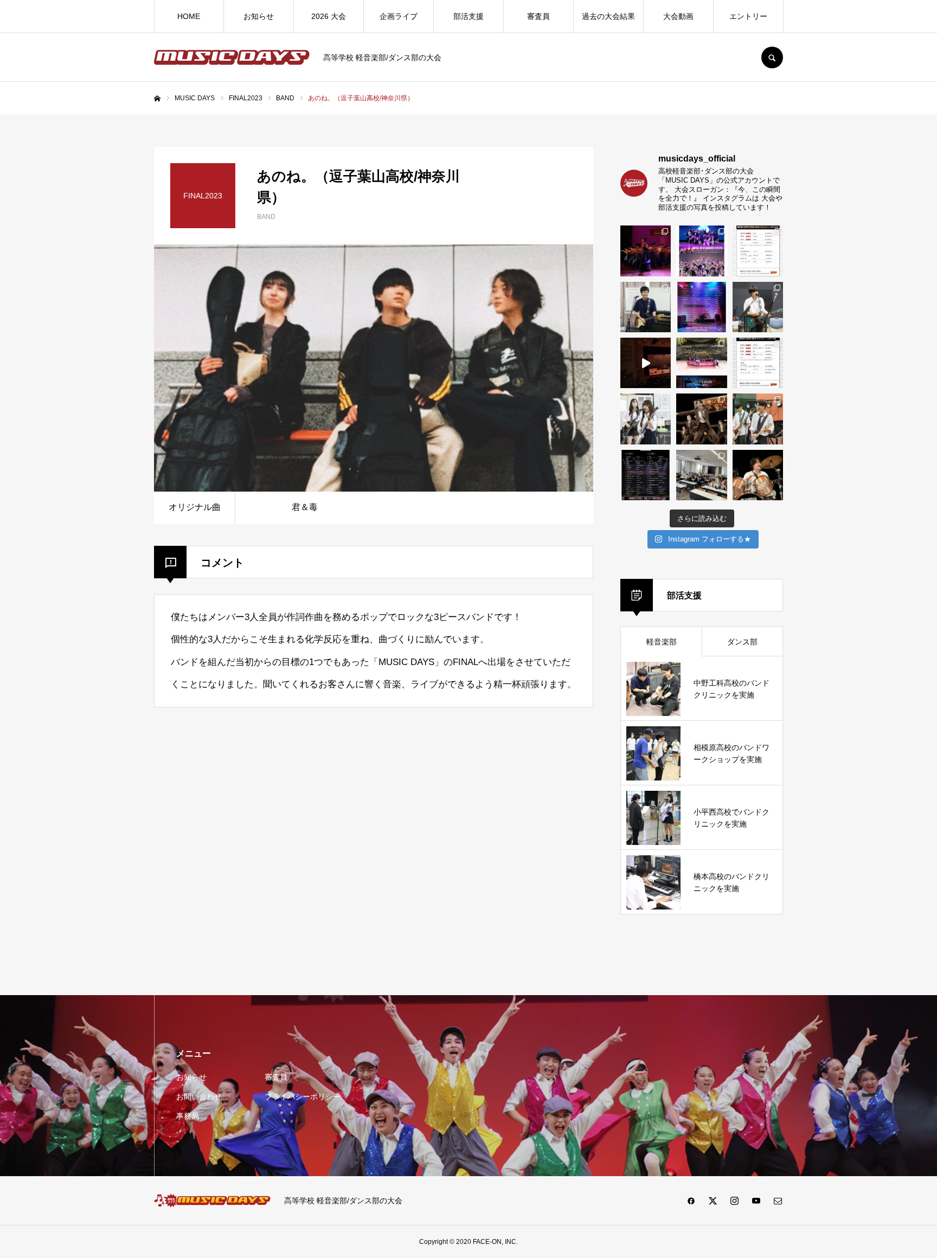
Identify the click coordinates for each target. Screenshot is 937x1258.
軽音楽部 (661, 641)
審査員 (538, 16)
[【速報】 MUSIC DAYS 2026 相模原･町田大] (758, 250)
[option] (373, 368)
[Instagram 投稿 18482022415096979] (645, 363)
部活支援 (468, 16)
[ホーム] (157, 98)
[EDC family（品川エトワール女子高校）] (645, 250)
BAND (266, 217)
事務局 (187, 1116)
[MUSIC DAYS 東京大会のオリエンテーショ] (701, 475)
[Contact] (777, 1200)
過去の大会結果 (608, 16)
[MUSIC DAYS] (232, 57)
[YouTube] (755, 1200)
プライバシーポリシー (303, 1096)
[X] (712, 1200)
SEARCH (772, 57)
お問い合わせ (199, 1096)
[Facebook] (690, 1200)
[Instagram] (734, 1200)
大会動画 (678, 16)
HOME (188, 16)
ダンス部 (742, 641)
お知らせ (258, 16)
